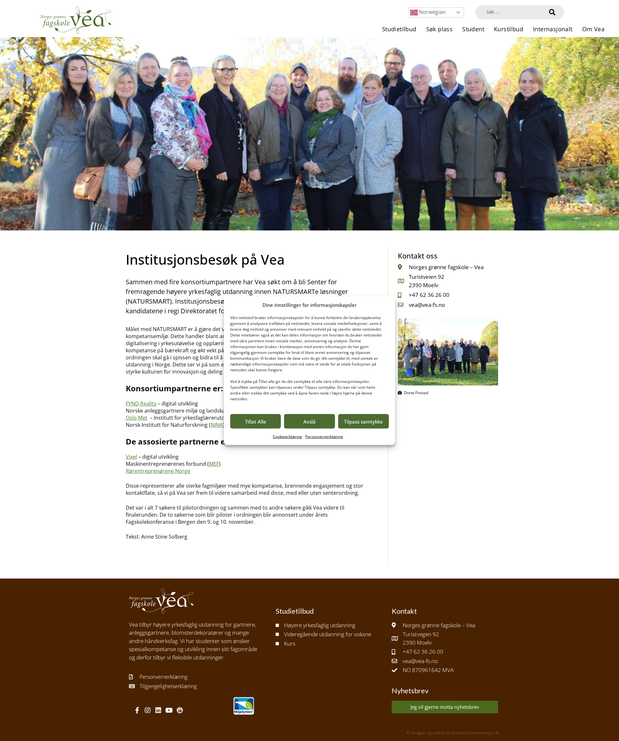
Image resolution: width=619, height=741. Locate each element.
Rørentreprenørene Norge (158, 470)
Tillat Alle (255, 421)
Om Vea (593, 29)
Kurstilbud (508, 29)
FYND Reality (141, 403)
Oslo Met (136, 417)
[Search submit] (552, 12)
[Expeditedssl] (179, 710)
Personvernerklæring (324, 436)
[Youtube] (168, 710)
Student (473, 29)
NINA (217, 424)
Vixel (131, 456)
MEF (214, 463)
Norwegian (432, 11)
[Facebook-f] (137, 710)
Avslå (309, 421)
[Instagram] (147, 710)
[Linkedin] (158, 710)
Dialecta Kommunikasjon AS (475, 733)
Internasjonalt (553, 29)
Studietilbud (399, 29)
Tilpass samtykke (363, 421)
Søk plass (439, 29)
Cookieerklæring (287, 436)
